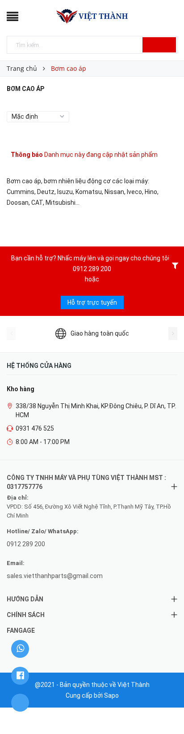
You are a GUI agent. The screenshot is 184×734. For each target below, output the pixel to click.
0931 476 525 (35, 428)
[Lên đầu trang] (166, 707)
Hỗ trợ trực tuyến (92, 302)
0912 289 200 (92, 268)
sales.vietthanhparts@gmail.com (55, 575)
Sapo (111, 695)
